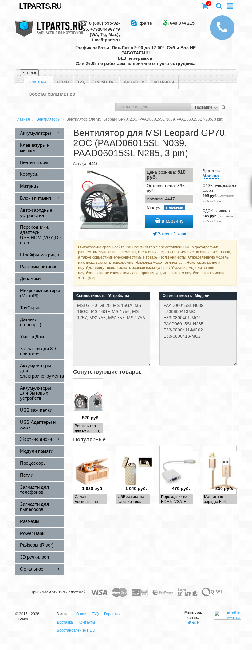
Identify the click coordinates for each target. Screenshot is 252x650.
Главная (22, 119)
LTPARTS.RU (40, 6)
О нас (63, 82)
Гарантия (105, 82)
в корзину (171, 220)
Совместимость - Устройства (102, 296)
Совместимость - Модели (186, 296)
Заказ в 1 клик (171, 233)
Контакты (164, 82)
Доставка (134, 82)
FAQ (81, 82)
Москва (211, 175)
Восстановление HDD (52, 94)
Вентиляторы (49, 119)
